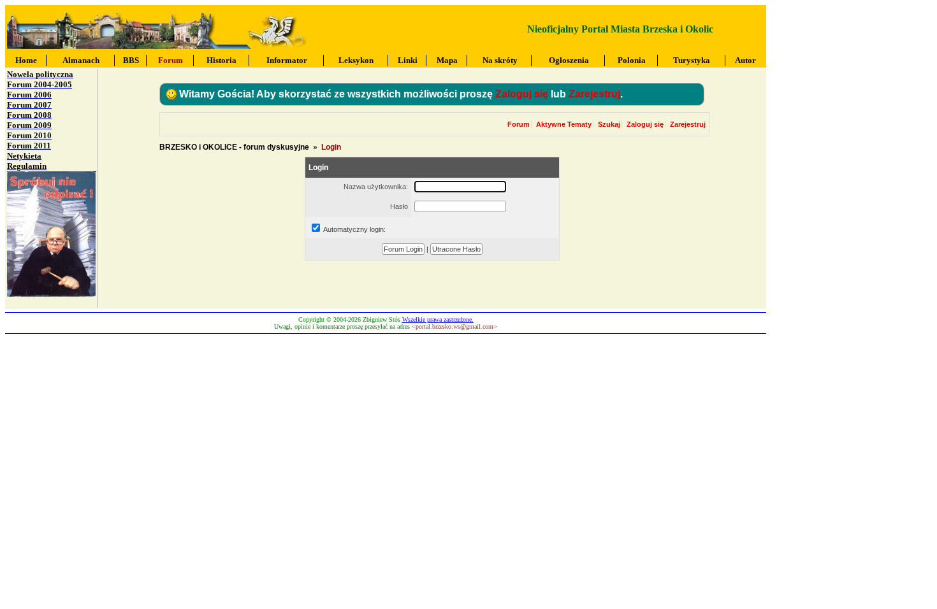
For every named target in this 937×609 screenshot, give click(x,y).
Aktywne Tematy (564, 124)
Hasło (399, 206)
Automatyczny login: (354, 229)
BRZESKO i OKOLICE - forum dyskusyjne (234, 147)
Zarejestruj (594, 94)
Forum (518, 124)
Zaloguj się (521, 94)
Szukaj (609, 124)
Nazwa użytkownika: (376, 186)
